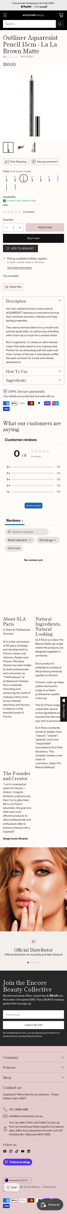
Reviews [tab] (14, 520)
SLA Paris (12, 56)
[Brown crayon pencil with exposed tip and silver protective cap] (33, 105)
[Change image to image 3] (33, 147)
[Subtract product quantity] (6, 227)
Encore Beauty (32, 1186)
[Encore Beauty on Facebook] (5, 1152)
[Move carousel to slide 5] (39, 962)
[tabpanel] (33, 564)
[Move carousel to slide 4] (36, 962)
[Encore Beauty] (33, 15)
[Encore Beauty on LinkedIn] (28, 1152)
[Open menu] (5, 15)
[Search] (60, 24)
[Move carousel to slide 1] (28, 962)
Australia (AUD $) (18, 1180)
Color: (17, 171)
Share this (15, 286)
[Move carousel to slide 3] (33, 962)
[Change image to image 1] (8, 147)
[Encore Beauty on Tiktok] (17, 1152)
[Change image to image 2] (21, 147)
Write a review (33, 505)
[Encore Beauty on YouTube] (22, 1152)
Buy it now (34, 238)
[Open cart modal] (61, 15)
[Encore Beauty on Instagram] (11, 1152)
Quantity (8, 219)
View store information (19, 267)
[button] (33, 467)
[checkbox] (14, 548)
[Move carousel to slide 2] (30, 962)
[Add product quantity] (20, 227)
